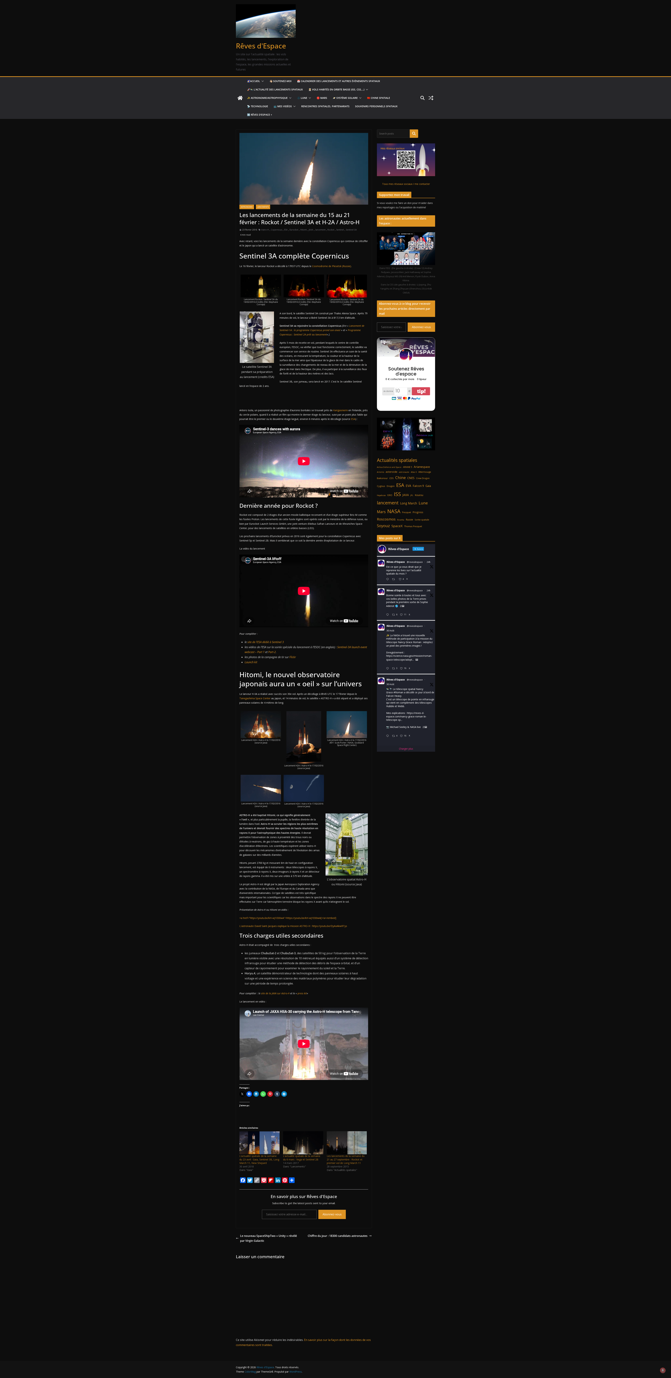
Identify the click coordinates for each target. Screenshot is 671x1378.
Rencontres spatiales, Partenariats (325, 106)
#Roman (398, 692)
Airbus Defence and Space (389, 467)
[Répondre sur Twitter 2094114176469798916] (388, 614)
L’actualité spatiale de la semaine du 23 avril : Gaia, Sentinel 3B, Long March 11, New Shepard (259, 1159)
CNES (410, 478)
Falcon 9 (418, 486)
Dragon (391, 486)
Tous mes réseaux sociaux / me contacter (406, 184)
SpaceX (397, 526)
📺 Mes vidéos (283, 106)
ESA (286, 229)
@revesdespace (415, 562)
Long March (408, 503)
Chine (400, 477)
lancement (320, 229)
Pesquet (406, 512)
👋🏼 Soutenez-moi (280, 81)
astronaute (404, 472)
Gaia (428, 486)
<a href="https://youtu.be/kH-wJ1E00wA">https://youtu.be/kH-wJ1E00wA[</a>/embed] (287, 918)
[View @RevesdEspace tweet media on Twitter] (417, 660)
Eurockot (294, 229)
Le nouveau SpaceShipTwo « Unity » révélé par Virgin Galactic (268, 1238)
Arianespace (422, 467)
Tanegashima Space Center (254, 698)
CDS (391, 478)
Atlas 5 (414, 472)
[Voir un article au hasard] (431, 98)
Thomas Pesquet (413, 526)
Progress (418, 512)
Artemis (380, 472)
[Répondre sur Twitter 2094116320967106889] (388, 579)
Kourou (419, 495)
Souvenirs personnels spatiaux (376, 106)
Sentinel (340, 229)
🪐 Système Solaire (345, 98)
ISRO (389, 495)
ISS (397, 494)
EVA (408, 486)
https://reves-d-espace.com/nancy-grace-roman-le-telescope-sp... (406, 716)
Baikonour (382, 478)
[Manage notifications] (663, 1370)
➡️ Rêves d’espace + (259, 114)
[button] (262, 81)
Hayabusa (381, 495)
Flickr (292, 657)
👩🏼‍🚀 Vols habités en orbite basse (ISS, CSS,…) (336, 89)
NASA (394, 511)
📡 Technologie (257, 106)
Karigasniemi (340, 410)
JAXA (311, 229)
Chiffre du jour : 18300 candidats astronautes (337, 1236)
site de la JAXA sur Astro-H (275, 993)
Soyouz (383, 525)
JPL (411, 495)
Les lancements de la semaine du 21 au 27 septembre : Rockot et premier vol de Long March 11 (346, 1159)
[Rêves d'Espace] (240, 98)
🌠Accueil (253, 81)
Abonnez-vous (332, 1214)
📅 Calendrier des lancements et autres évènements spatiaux (338, 81)
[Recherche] (414, 133)
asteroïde (391, 471)
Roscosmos (386, 519)
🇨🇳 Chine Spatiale (378, 98)
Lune (423, 503)
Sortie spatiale (422, 519)
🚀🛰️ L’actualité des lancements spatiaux (275, 89)
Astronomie (247, 207)
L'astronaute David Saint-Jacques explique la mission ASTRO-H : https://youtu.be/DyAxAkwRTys (293, 926)
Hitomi (303, 229)
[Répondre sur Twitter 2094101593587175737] (388, 736)
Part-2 (272, 652)
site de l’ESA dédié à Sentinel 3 (265, 642)
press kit (302, 993)
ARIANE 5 (407, 467)
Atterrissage (424, 471)
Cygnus (381, 486)
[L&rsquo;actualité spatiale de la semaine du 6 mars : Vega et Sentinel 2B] (303, 1142)
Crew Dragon (423, 478)
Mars (381, 511)
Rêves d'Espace (261, 46)
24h (428, 562)
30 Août (390, 630)
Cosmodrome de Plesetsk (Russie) (331, 266)
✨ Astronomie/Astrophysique (267, 98)
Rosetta (400, 519)
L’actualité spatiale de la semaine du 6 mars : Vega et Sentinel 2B (301, 1157)
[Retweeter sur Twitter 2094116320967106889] (394, 579)
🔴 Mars (322, 98)
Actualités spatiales (397, 460)
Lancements (263, 207)
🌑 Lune (302, 98)
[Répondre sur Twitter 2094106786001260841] (388, 668)
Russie (409, 519)
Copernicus (276, 229)
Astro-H (265, 229)
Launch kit (251, 662)
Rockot (330, 229)
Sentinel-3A (351, 229)
